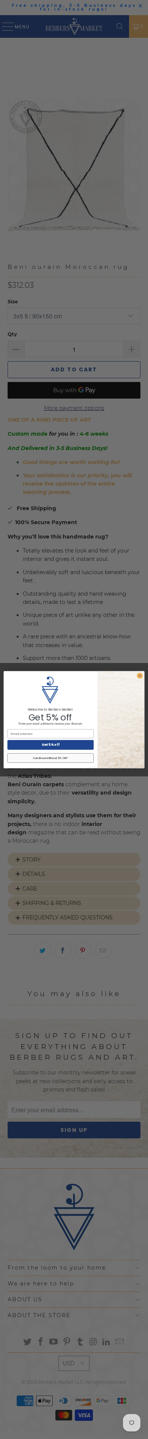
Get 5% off (51, 744)
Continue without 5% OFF (50, 758)
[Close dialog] (140, 675)
